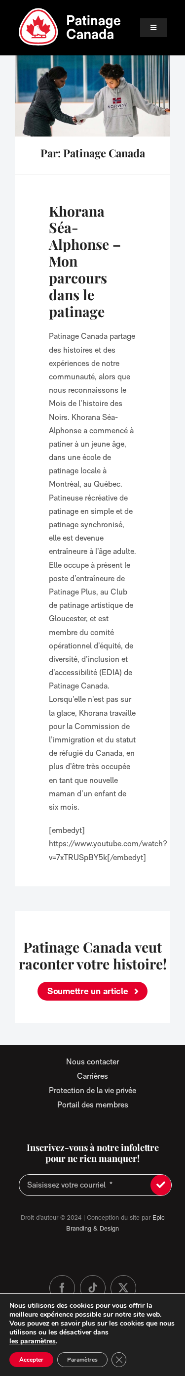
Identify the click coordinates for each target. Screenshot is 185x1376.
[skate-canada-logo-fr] (70, 11)
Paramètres (82, 1360)
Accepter (31, 1360)
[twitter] (123, 1288)
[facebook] (62, 1288)
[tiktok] (93, 1288)
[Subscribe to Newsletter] (160, 1185)
